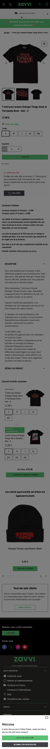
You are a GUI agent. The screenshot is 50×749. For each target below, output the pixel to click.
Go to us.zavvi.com (25, 738)
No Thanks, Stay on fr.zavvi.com (25, 744)
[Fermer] (46, 718)
